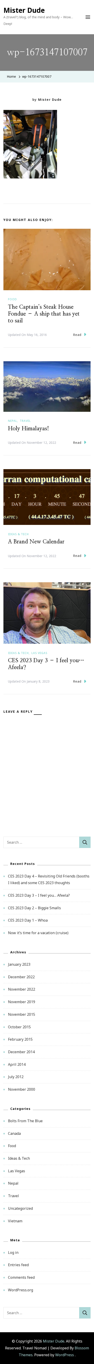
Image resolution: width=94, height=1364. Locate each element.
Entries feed (18, 1264)
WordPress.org (20, 1289)
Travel (25, 421)
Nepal (12, 421)
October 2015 (19, 1026)
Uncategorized (20, 1208)
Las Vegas (39, 653)
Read (77, 334)
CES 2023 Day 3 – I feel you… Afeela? (39, 895)
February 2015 (20, 1039)
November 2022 (21, 989)
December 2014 (21, 1051)
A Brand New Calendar (36, 542)
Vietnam (15, 1220)
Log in (13, 1252)
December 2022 (21, 976)
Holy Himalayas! (28, 428)
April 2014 (17, 1064)
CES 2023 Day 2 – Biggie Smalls (34, 907)
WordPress (64, 1354)
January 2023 (19, 964)
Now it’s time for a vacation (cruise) (38, 932)
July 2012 (16, 1076)
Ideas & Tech (18, 534)
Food (12, 299)
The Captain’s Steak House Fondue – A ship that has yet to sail (44, 314)
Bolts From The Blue (25, 1120)
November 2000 (21, 1089)
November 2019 (21, 1001)
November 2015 (21, 1014)
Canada (14, 1133)
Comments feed (21, 1277)
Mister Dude (24, 10)
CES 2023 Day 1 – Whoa (28, 920)
